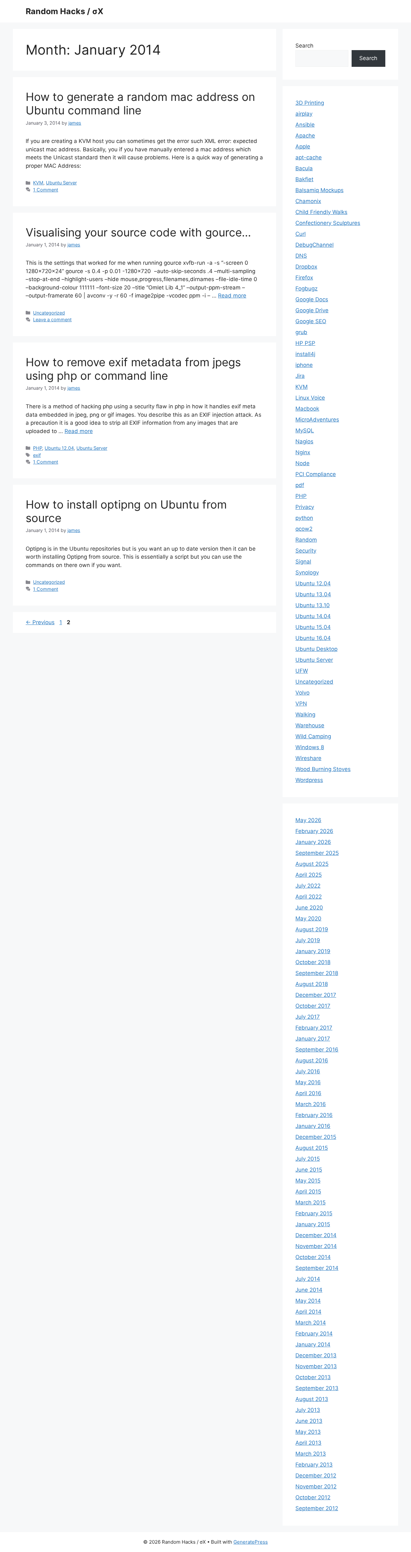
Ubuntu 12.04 (59, 448)
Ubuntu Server (61, 182)
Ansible (305, 124)
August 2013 (311, 1399)
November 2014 (316, 1246)
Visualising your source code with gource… (138, 232)
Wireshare (308, 758)
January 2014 (312, 1344)
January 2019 (312, 951)
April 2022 (308, 896)
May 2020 (308, 918)
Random (306, 540)
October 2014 (313, 1257)
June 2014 (308, 1290)
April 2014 (308, 1311)
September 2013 (316, 1388)
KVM (38, 182)
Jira (300, 376)
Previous (40, 622)
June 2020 (309, 907)
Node (302, 463)
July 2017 (307, 1017)
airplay (303, 114)
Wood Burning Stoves (323, 769)
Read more (232, 295)
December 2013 (316, 1355)
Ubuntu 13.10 (312, 605)
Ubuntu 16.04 (313, 638)
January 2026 (313, 842)
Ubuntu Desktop (316, 649)
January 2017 (312, 1038)
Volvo (302, 692)
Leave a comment (52, 319)
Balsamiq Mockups (319, 190)
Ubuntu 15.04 (313, 627)
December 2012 (315, 1475)
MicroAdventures (317, 419)
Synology (307, 572)
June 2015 (308, 1169)
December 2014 (316, 1235)
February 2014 (314, 1333)
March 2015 (310, 1202)
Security (305, 550)
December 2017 (315, 995)
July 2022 (307, 885)
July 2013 (307, 1410)
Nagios (304, 441)
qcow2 (303, 529)
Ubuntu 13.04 (313, 594)
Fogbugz (306, 288)
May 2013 (308, 1432)
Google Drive (311, 310)
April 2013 (308, 1443)
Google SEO (310, 321)
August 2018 (311, 984)
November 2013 (316, 1366)
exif (37, 455)
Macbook (307, 408)
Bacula (304, 168)
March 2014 (310, 1322)
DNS (301, 256)
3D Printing (309, 103)
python (304, 518)
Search (304, 45)
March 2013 (310, 1453)
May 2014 (308, 1301)
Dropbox (306, 266)
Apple (302, 146)
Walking (305, 714)
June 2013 (308, 1421)
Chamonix (308, 201)
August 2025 (311, 864)
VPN (301, 703)
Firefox (304, 277)
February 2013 (314, 1464)
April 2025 (308, 875)
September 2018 (316, 973)
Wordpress (309, 780)
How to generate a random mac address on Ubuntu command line (140, 103)
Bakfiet (304, 179)
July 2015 (307, 1159)
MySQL (304, 430)
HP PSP (305, 343)
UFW (301, 671)
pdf (299, 485)
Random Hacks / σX (64, 11)
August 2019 (311, 929)
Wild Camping (313, 736)
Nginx (302, 452)
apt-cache (308, 157)
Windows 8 (309, 747)
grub (301, 332)
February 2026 (314, 831)
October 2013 (313, 1377)
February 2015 (313, 1213)
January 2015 (312, 1224)
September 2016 (316, 1049)
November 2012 (316, 1486)
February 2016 (314, 1115)
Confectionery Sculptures (327, 223)
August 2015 (311, 1148)
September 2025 (317, 853)
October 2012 (312, 1497)
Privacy (304, 507)
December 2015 (315, 1137)
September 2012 (316, 1508)
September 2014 (316, 1268)
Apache (305, 135)
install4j (305, 354)
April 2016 (308, 1093)
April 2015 (308, 1191)
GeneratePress (250, 1542)
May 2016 (308, 1082)
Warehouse (309, 725)
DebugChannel (314, 245)
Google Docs (311, 299)
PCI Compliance (315, 474)
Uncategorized (49, 312)
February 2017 (313, 1027)
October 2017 (312, 1006)
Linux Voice (310, 398)
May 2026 (308, 820)
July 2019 (307, 940)
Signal (303, 561)
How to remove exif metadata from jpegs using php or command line (133, 368)
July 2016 (307, 1071)
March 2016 (310, 1104)
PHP (37, 448)
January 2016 (312, 1126)
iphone (304, 365)
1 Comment (45, 189)
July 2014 (307, 1279)
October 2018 (312, 962)
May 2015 (307, 1180)
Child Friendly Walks (321, 212)
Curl (300, 234)
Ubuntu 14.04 (313, 616)
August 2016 (311, 1060)
